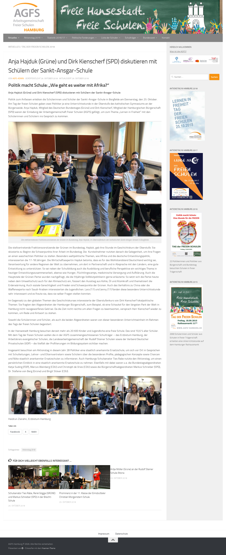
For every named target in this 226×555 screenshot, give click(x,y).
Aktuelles (12, 37)
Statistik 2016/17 (56, 37)
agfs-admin (18, 78)
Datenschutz (121, 533)
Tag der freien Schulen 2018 (38, 46)
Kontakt (166, 37)
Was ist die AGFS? (178, 51)
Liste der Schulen (109, 37)
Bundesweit (149, 37)
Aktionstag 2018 (29, 450)
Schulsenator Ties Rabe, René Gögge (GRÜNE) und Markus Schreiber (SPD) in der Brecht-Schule (31, 497)
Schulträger (130, 37)
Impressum (103, 533)
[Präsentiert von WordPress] (22, 548)
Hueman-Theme (48, 548)
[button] (27, 395)
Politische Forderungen (83, 37)
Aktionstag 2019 (32, 37)
